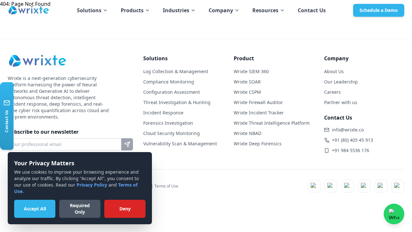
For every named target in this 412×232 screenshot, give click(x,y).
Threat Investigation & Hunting (177, 102)
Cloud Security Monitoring (171, 133)
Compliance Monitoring (168, 82)
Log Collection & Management (175, 71)
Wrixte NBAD (247, 133)
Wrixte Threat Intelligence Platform (272, 123)
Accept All (35, 209)
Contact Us (312, 10)
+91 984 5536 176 (350, 150)
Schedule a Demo (379, 10)
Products (132, 10)
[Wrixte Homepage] (29, 10)
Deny (125, 209)
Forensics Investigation (168, 123)
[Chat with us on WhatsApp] (394, 214)
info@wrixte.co (348, 130)
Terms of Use (166, 186)
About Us (334, 71)
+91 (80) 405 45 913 (352, 140)
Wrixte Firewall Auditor (258, 102)
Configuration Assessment (171, 92)
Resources (265, 10)
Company (221, 10)
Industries (176, 10)
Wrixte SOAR (247, 82)
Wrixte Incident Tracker (259, 113)
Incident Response (163, 113)
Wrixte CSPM (247, 92)
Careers (332, 92)
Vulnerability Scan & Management (180, 143)
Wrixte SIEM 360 (251, 71)
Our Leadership (341, 82)
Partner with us (340, 102)
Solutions (89, 10)
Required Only (80, 208)
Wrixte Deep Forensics (258, 143)
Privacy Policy (92, 185)
